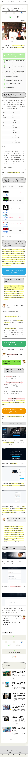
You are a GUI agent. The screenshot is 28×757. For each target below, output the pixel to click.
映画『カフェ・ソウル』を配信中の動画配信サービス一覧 (14, 67)
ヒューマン (6, 632)
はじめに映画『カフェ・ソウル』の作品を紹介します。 (14, 61)
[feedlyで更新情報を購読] (13, 656)
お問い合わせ (21, 752)
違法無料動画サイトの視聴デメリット (14, 80)
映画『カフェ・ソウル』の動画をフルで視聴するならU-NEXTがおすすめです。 (14, 72)
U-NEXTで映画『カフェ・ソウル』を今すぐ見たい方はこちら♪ (14, 343)
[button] (18, 16)
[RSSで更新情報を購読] (15, 656)
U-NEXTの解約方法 (10, 87)
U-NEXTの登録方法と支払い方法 (13, 83)
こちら (14, 510)
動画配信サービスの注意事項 (12, 76)
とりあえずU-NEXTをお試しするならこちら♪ (14, 271)
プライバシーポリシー (7, 752)
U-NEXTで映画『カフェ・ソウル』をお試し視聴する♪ (14, 411)
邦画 (11, 632)
